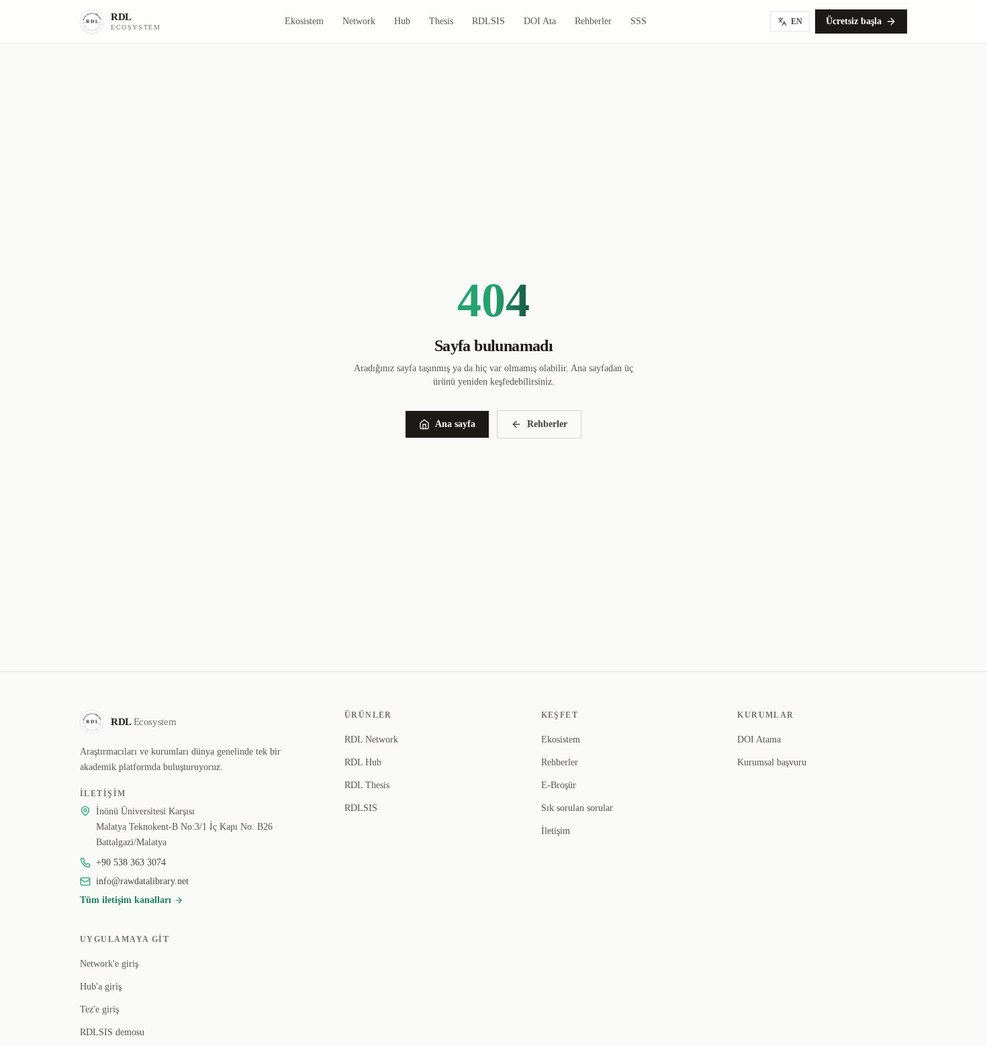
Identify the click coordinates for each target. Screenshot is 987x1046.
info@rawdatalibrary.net (142, 881)
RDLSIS (488, 21)
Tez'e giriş (99, 1009)
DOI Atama (759, 739)
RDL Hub (362, 762)
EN (796, 21)
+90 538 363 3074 (131, 862)
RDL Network (371, 739)
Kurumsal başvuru (771, 762)
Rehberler (593, 21)
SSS (638, 21)
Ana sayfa (455, 424)
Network (358, 21)
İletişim (555, 831)
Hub (402, 21)
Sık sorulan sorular (577, 808)
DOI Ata (540, 21)
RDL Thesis (366, 785)
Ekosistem (304, 21)
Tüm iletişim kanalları (125, 900)
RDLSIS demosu (112, 1032)
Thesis (441, 21)
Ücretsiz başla (854, 21)
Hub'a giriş (101, 987)
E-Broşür (558, 785)
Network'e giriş (109, 964)
